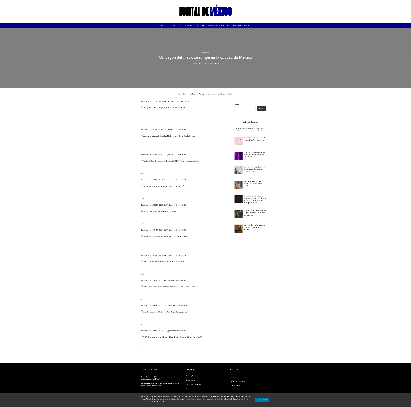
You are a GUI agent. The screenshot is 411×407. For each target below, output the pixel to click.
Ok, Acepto (262, 400)
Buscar (237, 104)
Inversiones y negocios (193, 384)
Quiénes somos (235, 385)
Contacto (233, 377)
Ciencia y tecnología (192, 376)
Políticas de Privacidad (237, 381)
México (188, 389)
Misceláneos (205, 52)
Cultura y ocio (190, 380)
